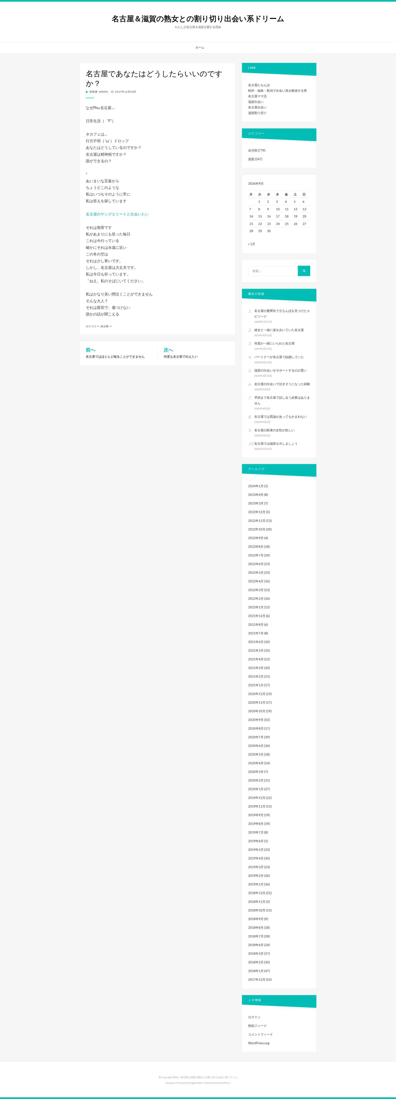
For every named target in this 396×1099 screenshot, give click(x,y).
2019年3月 (256, 867)
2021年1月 (256, 685)
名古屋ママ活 (257, 96)
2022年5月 (256, 572)
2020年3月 (256, 771)
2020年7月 (256, 737)
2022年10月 (256, 529)
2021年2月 (256, 676)
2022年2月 (256, 598)
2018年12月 (256, 893)
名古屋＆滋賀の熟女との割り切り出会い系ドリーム (198, 18)
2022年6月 (256, 564)
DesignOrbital (195, 1082)
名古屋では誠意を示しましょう (276, 443)
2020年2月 (256, 780)
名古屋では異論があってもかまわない (280, 416)
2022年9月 (256, 538)
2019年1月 (256, 884)
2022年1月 (256, 607)
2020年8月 (256, 728)
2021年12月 (256, 616)
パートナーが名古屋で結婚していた (279, 357)
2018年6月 (256, 945)
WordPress (224, 1082)
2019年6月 (256, 841)
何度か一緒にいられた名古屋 (274, 343)
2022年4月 (256, 581)
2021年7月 (256, 633)
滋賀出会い (256, 101)
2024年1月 (256, 486)
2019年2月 (256, 875)
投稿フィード (257, 1025)
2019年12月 (256, 797)
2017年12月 (256, 979)
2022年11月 (256, 520)
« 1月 (251, 244)
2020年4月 (256, 763)
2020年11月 (256, 702)
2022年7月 (256, 555)
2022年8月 (256, 546)
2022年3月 (256, 590)
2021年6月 (256, 642)
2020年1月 (256, 789)
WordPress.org (258, 1043)
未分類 (105, 326)
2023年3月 (256, 503)
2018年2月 (256, 962)
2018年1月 (256, 971)
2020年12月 (256, 694)
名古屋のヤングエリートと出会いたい (117, 214)
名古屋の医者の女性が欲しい (274, 430)
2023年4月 (256, 494)
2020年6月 (256, 746)
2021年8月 (256, 624)
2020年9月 (256, 720)
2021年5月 (256, 650)
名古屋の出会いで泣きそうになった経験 (282, 384)
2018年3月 (256, 953)
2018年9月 (256, 919)
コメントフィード (260, 1034)
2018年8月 (256, 927)
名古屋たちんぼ (259, 85)
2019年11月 (256, 806)
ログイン (254, 1017)
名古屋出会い (257, 107)
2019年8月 (256, 823)
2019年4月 (256, 858)
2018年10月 (256, 910)
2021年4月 (256, 659)
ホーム (200, 47)
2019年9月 (256, 815)
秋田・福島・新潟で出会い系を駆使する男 (277, 90)
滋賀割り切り (257, 113)
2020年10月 (256, 711)
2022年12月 (256, 512)
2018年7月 (256, 936)
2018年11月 (256, 901)
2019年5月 (256, 849)
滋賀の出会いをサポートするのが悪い (280, 370)
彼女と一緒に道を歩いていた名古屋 (279, 330)
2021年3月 (256, 668)
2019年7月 (256, 832)
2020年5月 (256, 754)
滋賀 (251, 159)
